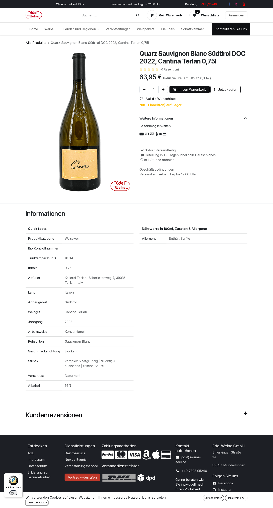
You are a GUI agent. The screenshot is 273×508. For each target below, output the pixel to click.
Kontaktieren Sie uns (231, 29)
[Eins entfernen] (144, 89)
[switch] (13, 492)
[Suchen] (138, 15)
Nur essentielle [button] (213, 497)
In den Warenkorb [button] (191, 90)
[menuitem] (33, 29)
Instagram (225, 490)
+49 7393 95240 (194, 471)
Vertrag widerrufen (82, 477)
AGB (31, 453)
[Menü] (20, 475)
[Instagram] (236, 4)
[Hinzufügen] (163, 89)
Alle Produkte (36, 43)
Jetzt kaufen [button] (227, 90)
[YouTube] (244, 4)
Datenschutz (37, 466)
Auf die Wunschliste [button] (160, 99)
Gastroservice (75, 453)
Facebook (225, 483)
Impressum (36, 460)
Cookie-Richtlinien (37, 502)
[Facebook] (229, 4)
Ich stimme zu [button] (236, 497)
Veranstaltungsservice (81, 466)
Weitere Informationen (156, 118)
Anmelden (236, 15)
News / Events (76, 460)
